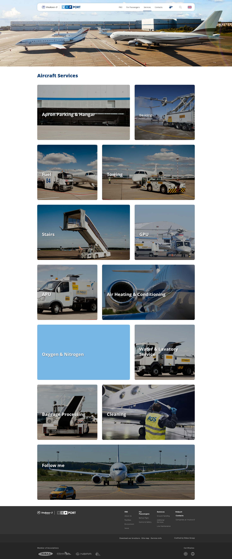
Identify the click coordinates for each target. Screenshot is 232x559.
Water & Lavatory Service (158, 351)
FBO (120, 7)
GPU (144, 234)
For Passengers (133, 7)
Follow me (53, 465)
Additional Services (160, 521)
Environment (129, 524)
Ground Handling (163, 516)
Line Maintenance (164, 526)
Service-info (156, 538)
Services (147, 7)
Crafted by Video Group (184, 538)
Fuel (46, 174)
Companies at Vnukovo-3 (185, 520)
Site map (145, 538)
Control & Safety (145, 522)
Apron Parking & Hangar (68, 114)
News (127, 528)
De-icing (145, 115)
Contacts (158, 7)
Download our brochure (129, 538)
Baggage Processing (63, 414)
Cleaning (116, 414)
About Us (128, 516)
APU (46, 294)
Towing (115, 174)
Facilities (128, 520)
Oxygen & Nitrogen (63, 354)
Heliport (178, 512)
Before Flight (144, 518)
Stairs (48, 234)
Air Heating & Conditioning (136, 294)
